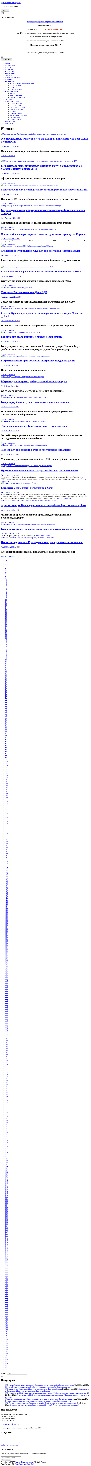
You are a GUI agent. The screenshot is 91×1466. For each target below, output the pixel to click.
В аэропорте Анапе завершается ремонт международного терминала (42, 528)
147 (6, 853)
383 (6, 1324)
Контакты (9, 123)
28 (6, 616)
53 (6, 666)
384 (6, 1326)
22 (6, 604)
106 (6, 771)
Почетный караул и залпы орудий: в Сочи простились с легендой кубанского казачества (38, 1387)
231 (6, 1021)
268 (6, 1094)
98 (6, 755)
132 (6, 823)
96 (6, 751)
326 (6, 1210)
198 (6, 955)
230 (6, 1019)
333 (6, 1224)
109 (6, 777)
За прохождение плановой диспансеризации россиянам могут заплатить (44, 189)
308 (6, 1174)
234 (6, 1027)
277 (6, 1112)
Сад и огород (10, 71)
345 (6, 1248)
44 (6, 648)
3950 (18, 321)
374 (6, 1306)
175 (6, 909)
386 (6, 1330)
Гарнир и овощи (16, 103)
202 (6, 963)
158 (6, 875)
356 (6, 1270)
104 (6, 767)
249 (6, 1056)
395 (6, 1348)
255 (6, 1068)
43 (6, 646)
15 (6, 590)
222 (6, 1003)
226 (6, 1011)
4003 (17, 454)
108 (6, 775)
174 (6, 907)
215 (6, 989)
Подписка (5, 10)
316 (6, 1190)
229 (6, 1017)
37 (6, 634)
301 (6, 1160)
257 (6, 1072)
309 (6, 1176)
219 (6, 997)
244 (6, 1047)
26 (6, 612)
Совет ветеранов (16, 89)
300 (6, 1158)
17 (6, 594)
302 (6, 1162)
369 (6, 1296)
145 (6, 849)
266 (6, 1090)
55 (6, 670)
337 (6, 1232)
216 (6, 991)
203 (6, 965)
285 (6, 1128)
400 (6, 1357)
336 (6, 1230)
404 (6, 1365)
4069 (18, 547)
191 (6, 941)
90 (6, 740)
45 (6, 650)
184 (6, 927)
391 (6, 1340)
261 (6, 1080)
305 (6, 1168)
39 (6, 638)
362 (6, 1282)
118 (6, 795)
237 (6, 1033)
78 (6, 716)
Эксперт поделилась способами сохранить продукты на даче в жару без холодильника (38, 1401)
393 (6, 1344)
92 (6, 744)
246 (6, 1050)
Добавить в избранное (9, 1445)
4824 (17, 386)
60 (6, 680)
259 (6, 1076)
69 (6, 698)
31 (6, 622)
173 (6, 905)
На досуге (9, 69)
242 (6, 1043)
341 (6, 1240)
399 (6, 1355)
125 (6, 809)
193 (6, 945)
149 (6, 857)
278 (6, 1114)
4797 (18, 341)
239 (6, 1037)
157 (6, 873)
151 (6, 861)
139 (6, 837)
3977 (18, 194)
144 (6, 847)
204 (6, 967)
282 (6, 1122)
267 (6, 1092)
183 (6, 925)
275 (6, 1108)
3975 (19, 276)
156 (6, 871)
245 (6, 1049)
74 (6, 708)
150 (6, 859)
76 (6, 712)
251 (6, 1060)
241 (6, 1041)
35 (6, 630)
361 (6, 1280)
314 (6, 1186)
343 (6, 1244)
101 (6, 761)
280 (6, 1118)
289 (6, 1136)
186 (6, 931)
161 (6, 881)
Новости (8, 79)
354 (6, 1266)
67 (6, 694)
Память (8, 67)
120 (6, 799)
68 (6, 696)
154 (6, 867)
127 (6, 813)
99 (6, 757)
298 (6, 1154)
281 (6, 1120)
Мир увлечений (16, 95)
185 (6, 929)
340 (6, 1238)
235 (6, 1029)
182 (6, 923)
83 (6, 726)
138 (6, 835)
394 (6, 1346)
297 (6, 1152)
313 (6, 1184)
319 (6, 1196)
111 (6, 781)
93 (6, 746)
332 (6, 1222)
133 (6, 825)
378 (6, 1314)
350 (6, 1258)
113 (6, 785)
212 (6, 983)
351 (6, 1260)
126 (6, 811)
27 (6, 614)
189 (6, 937)
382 (6, 1322)
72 (6, 704)
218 (6, 995)
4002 (18, 239)
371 (6, 1300)
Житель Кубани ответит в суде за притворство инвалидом (36, 449)
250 (6, 1058)
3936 (18, 218)
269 (6, 1096)
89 (6, 738)
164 (6, 887)
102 (6, 763)
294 (6, 1146)
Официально (10, 81)
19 (6, 598)
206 (6, 971)
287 (6, 1132)
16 (6, 592)
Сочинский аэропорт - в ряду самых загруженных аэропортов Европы (43, 234)
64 (6, 688)
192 (6, 943)
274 (6, 1106)
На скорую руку (16, 113)
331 (6, 1220)
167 (6, 893)
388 (6, 1334)
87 (6, 734)
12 (6, 584)
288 (6, 1134)
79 (6, 718)
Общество (13, 87)
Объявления (10, 73)
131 (6, 821)
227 (6, 1013)
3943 (17, 365)
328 (6, 1214)
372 (6, 1302)
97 (6, 753)
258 (6, 1074)
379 (6, 1316)
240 (6, 1039)
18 (6, 596)
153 (6, 865)
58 (6, 676)
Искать (3, 1373)
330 (6, 1218)
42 (6, 644)
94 (6, 748)
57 (6, 674)
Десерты (13, 111)
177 (6, 913)
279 (6, 1116)
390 (6, 1338)
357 (6, 1272)
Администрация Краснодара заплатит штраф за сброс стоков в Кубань (43, 505)
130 (6, 819)
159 (6, 877)
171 (6, 901)
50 (6, 660)
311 (6, 1180)
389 (6, 1336)
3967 (18, 534)
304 (6, 1166)
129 (6, 817)
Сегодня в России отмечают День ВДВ (24, 292)
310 (6, 1178)
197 (6, 953)
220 (6, 999)
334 (6, 1226)
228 (6, 1015)
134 (6, 827)
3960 (17, 492)
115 (6, 789)
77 (6, 714)
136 (6, 831)
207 (6, 973)
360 (6, 1278)
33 (6, 626)
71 (6, 702)
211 (6, 981)
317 (6, 1192)
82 (6, 724)
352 (6, 1262)
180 (6, 919)
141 (6, 841)
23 (6, 606)
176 (6, 911)
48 (6, 656)
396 (6, 1349)
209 (6, 977)
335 (6, 1228)
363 (6, 1284)
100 (6, 759)
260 (6, 1078)
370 (6, 1298)
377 (6, 1312)
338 (6, 1234)
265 (6, 1088)
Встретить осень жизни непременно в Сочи (27, 487)
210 (6, 979)
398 (6, 1353)
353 (6, 1264)
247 (6, 1052)
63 (6, 686)
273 (6, 1104)
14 (6, 588)
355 (6, 1268)
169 (6, 897)
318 (6, 1194)
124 (6, 807)
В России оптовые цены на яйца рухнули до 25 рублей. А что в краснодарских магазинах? (44, 1405)
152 (6, 863)
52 (6, 664)
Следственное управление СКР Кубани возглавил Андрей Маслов (40, 250)
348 (6, 1254)
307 (6, 1172)
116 (6, 791)
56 (6, 672)
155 (6, 869)
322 (6, 1202)
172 (6, 903)
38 (6, 636)
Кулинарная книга (12, 101)
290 (6, 1138)
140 (6, 839)
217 (6, 993)
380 (6, 1318)
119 (6, 797)
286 (6, 1130)
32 (6, 624)
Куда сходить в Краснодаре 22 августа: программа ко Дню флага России (47, 1390)
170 (6, 899)
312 (6, 1182)
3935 (19, 297)
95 (6, 749)
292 (6, 1142)
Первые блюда (15, 119)
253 (6, 1064)
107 (6, 773)
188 (6, 935)
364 (6, 1286)
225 (6, 1009)
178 (6, 915)
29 (6, 618)
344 (6, 1246)
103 (6, 765)
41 (6, 642)
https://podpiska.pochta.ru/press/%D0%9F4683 (45, 22)
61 (6, 682)
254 (6, 1066)
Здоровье (8, 99)
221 (6, 1001)
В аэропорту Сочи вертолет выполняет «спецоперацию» (35, 402)
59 (6, 678)
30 (6, 620)
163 (6, 885)
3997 (18, 255)
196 (6, 951)
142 (6, 843)
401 (6, 1359)
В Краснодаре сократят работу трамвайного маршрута (34, 381)
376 (6, 1310)
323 (6, 1204)
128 (6, 815)
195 (6, 949)
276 (6, 1110)
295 (6, 1148)
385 (6, 1328)
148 (6, 855)
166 (6, 891)
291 (6, 1140)
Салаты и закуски (16, 109)
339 (6, 1236)
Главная (8, 63)
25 (6, 610)
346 (6, 1250)
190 (6, 939)
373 (6, 1304)
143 (6, 845)
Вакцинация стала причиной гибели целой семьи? (31, 336)
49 (6, 658)
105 (6, 769)
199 (6, 957)
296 (6, 1150)
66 (6, 692)
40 (6, 640)
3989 (17, 475)
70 (6, 700)
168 (6, 895)
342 (6, 1242)
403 (6, 1363)
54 (6, 668)
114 (6, 787)
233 (6, 1025)
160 (6, 879)
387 (6, 1332)
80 (6, 720)
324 (6, 1206)
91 (6, 742)
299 (6, 1156)
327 (6, 1212)
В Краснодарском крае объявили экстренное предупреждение (38, 360)
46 (6, 652)
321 (6, 1200)
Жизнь (12, 93)
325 (6, 1208)
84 (6, 728)
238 (6, 1035)
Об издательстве (11, 121)
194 (6, 947)
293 (6, 1144)
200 (6, 959)
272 (6, 1102)
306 (6, 1170)
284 (6, 1126)
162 (6, 883)
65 (6, 690)
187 (6, 933)
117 (6, 793)
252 (6, 1062)
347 (6, 1252)
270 (6, 1098)
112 (6, 783)
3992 (17, 407)
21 (6, 602)
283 (6, 1124)
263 (6, 1084)
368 (6, 1294)
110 (6, 779)
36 (6, 632)
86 (6, 732)
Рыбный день (15, 117)
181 (6, 921)
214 (6, 987)
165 (6, 889)
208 (6, 975)
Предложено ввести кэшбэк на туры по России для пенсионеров (39, 470)
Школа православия (12, 77)
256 (6, 1070)
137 (6, 833)
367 (6, 1292)
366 (6, 1290)
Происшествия (15, 85)
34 (6, 628)
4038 (17, 431)
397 (6, 1351)
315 (6, 1188)
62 (6, 684)
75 (6, 710)
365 (6, 1288)
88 (6, 736)
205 (6, 969)
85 (6, 730)
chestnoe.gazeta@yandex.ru (11, 1424)
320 (6, 1198)
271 (6, 1100)
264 (6, 1086)
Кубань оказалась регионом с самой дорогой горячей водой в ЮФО (41, 271)
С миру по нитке (11, 91)
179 (6, 917)
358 (6, 1274)
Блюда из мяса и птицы (18, 115)
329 (6, 1216)
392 (6, 1342)
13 (6, 586)
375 (6, 1308)
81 (6, 722)
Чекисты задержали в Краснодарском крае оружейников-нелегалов (42, 542)
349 (6, 1256)
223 (6, 1005)
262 (6, 1082)
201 (6, 961)
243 (6, 1045)
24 (6, 608)
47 (6, 654)
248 (6, 1054)
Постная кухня (15, 105)
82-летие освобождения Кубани (22, 83)
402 (6, 1361)
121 (6, 801)
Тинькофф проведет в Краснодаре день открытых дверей (35, 425)
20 (6, 600)
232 (6, 1023)
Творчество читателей (18, 97)
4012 (17, 510)
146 (6, 851)
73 (6, 706)
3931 (18, 146)
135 (6, 829)
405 (6, 1367)
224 (6, 1007)
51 (6, 662)
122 (6, 803)
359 (6, 1276)
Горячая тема (10, 65)
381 (6, 1320)
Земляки (8, 75)
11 (6, 582)
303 (6, 1164)
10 (6, 580)
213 (6, 985)
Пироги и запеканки (17, 107)
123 (6, 805)
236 (6, 1031)
